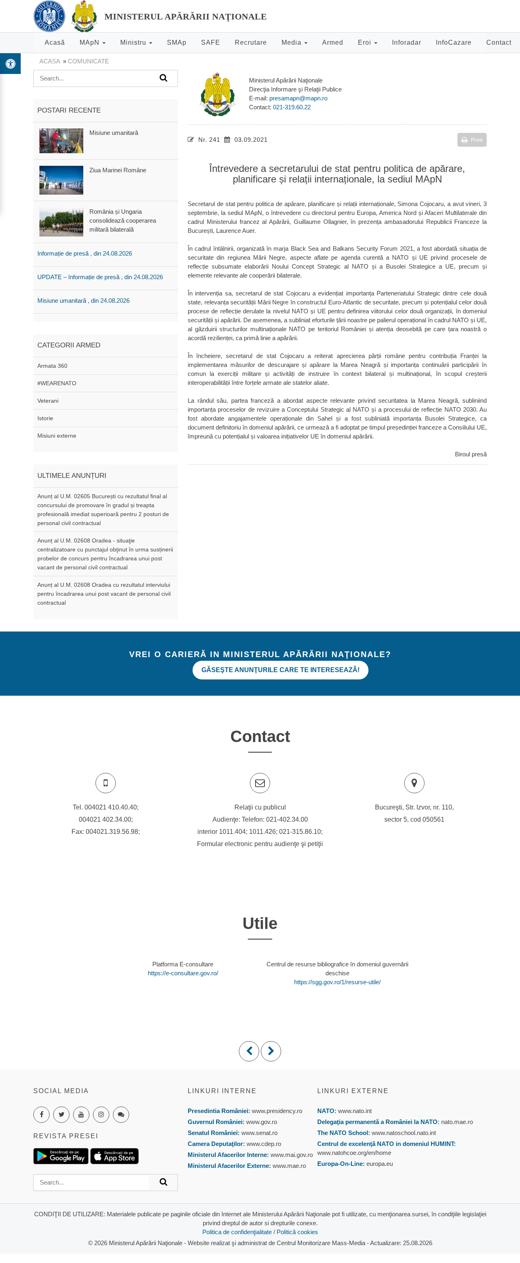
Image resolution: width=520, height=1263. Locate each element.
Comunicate (88, 61)
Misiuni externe (56, 435)
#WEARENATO (56, 383)
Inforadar (406, 42)
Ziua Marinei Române (117, 170)
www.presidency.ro (277, 1110)
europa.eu (379, 1163)
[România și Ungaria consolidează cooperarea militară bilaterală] (61, 221)
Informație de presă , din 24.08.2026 (84, 253)
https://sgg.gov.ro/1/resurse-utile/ (337, 982)
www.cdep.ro (263, 1143)
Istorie (45, 418)
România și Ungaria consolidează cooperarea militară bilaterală (122, 220)
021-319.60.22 (292, 107)
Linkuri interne (222, 1090)
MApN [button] (91, 42)
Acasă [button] (55, 42)
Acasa (49, 61)
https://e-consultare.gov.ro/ (183, 973)
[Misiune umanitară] (61, 140)
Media (292, 42)
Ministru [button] (134, 42)
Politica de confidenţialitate (237, 1231)
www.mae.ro (288, 1165)
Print (477, 140)
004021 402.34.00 (105, 819)
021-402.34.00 (287, 819)
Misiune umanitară (113, 132)
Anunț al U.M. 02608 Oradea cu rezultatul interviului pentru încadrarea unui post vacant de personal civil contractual (104, 594)
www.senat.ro (258, 1132)
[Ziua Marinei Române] (61, 179)
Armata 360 (52, 365)
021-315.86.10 (300, 831)
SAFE (210, 42)
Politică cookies (297, 1231)
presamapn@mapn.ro (298, 98)
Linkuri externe (353, 1090)
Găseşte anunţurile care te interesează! (281, 669)
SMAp (176, 42)
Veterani (47, 400)
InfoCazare (454, 42)
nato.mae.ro (457, 1121)
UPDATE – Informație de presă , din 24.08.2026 (100, 276)
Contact (498, 42)
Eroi (365, 42)
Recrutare (251, 42)
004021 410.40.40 (110, 807)
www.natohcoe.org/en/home (354, 1152)
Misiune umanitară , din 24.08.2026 (83, 300)
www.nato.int (355, 1110)
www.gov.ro (261, 1121)
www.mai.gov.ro (291, 1154)
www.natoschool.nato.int (404, 1132)
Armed (332, 42)
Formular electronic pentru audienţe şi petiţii (260, 843)
